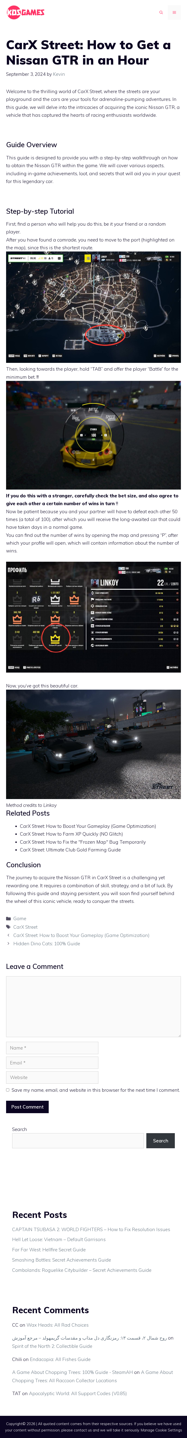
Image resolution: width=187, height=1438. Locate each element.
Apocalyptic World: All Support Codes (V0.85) (78, 1393)
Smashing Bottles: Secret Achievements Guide (61, 1260)
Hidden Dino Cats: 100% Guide (46, 943)
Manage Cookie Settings (161, 1430)
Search (19, 1129)
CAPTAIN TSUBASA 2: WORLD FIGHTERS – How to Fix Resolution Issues (91, 1229)
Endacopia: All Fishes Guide (60, 1359)
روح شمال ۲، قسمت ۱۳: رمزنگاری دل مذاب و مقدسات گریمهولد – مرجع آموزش (89, 1338)
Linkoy (50, 805)
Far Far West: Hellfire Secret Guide (49, 1250)
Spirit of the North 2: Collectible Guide (52, 1346)
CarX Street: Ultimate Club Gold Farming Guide (70, 850)
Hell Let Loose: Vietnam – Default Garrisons (59, 1239)
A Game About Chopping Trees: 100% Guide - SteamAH (72, 1372)
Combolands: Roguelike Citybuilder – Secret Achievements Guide (81, 1270)
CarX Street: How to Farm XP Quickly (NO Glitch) (71, 834)
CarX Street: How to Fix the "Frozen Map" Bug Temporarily (83, 842)
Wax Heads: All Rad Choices (58, 1325)
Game (19, 918)
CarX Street (25, 927)
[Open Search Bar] (161, 12)
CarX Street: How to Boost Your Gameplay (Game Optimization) (88, 826)
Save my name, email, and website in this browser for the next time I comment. (96, 1090)
